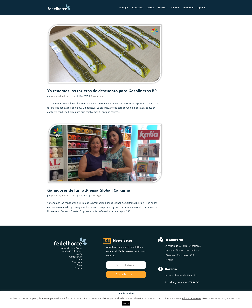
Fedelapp (123, 8)
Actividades (137, 8)
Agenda (201, 8)
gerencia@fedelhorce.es (63, 96)
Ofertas (150, 8)
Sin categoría (97, 96)
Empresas (163, 8)
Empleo (175, 8)
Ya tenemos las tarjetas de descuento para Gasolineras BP (102, 90)
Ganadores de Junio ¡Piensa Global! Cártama (88, 190)
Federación (188, 8)
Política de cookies (191, 298)
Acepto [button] (126, 303)
